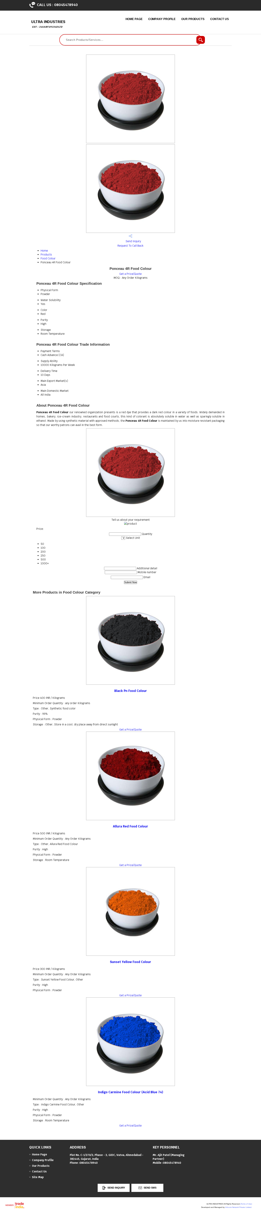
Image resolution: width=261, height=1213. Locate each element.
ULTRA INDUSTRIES (48, 23)
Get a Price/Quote (130, 274)
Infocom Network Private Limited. (238, 1207)
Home (44, 250)
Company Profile (162, 19)
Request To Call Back (130, 245)
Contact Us (219, 19)
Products (46, 254)
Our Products (193, 19)
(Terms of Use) (246, 1204)
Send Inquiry (133, 241)
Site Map (38, 1177)
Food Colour (48, 258)
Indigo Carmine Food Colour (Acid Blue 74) (130, 1092)
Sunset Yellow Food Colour (130, 962)
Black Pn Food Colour (130, 691)
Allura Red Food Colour (130, 826)
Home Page (134, 19)
